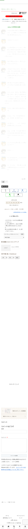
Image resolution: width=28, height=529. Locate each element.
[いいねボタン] (3, 182)
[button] (24, 312)
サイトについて (20, 515)
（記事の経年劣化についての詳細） (20, 212)
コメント (4, 437)
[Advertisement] (14, 321)
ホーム (7, 515)
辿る (22, 234)
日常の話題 (5, 186)
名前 (2, 428)
